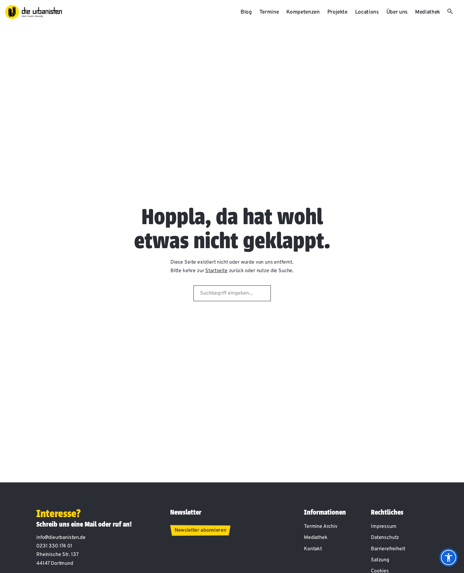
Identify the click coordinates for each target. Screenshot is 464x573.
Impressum (383, 526)
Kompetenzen (302, 12)
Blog (246, 12)
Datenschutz (385, 537)
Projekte (337, 12)
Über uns (396, 12)
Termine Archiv (320, 526)
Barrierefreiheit (388, 549)
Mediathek (427, 12)
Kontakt (313, 549)
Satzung (380, 560)
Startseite (216, 271)
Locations (367, 12)
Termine (269, 12)
